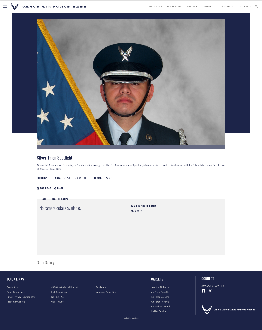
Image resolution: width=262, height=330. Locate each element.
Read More (136, 211)
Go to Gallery (45, 262)
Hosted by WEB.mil (131, 318)
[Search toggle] (256, 6)
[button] (4, 6)
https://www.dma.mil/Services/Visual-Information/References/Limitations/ (163, 229)
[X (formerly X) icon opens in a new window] (210, 291)
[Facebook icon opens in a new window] (203, 291)
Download (45, 188)
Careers (157, 278)
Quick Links (15, 278)
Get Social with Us (212, 286)
